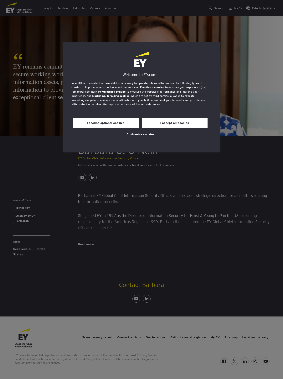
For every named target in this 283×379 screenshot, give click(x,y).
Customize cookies (140, 134)
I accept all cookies (174, 122)
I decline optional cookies (106, 122)
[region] (141, 97)
